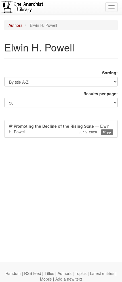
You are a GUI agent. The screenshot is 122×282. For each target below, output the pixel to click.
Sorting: (110, 72)
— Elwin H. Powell (60, 129)
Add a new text (68, 279)
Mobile (46, 279)
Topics (81, 273)
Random (13, 273)
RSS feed (32, 273)
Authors (15, 25)
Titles (49, 273)
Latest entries (102, 273)
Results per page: (100, 93)
